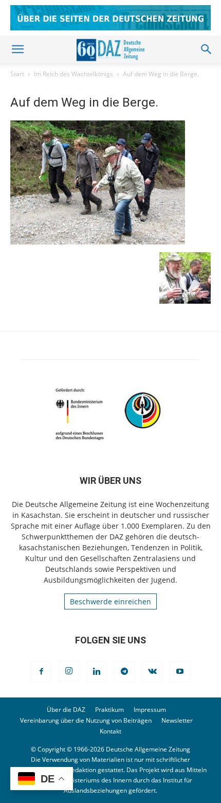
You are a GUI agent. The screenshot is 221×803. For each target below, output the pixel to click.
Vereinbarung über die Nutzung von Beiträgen (86, 720)
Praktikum (109, 709)
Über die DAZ (66, 709)
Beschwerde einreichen (110, 601)
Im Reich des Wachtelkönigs (73, 73)
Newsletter (177, 720)
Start (17, 73)
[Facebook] (41, 671)
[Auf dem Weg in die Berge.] (97, 241)
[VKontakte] (152, 671)
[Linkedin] (96, 671)
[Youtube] (180, 671)
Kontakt (110, 731)
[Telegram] (124, 671)
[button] (17, 49)
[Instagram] (69, 671)
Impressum (150, 709)
